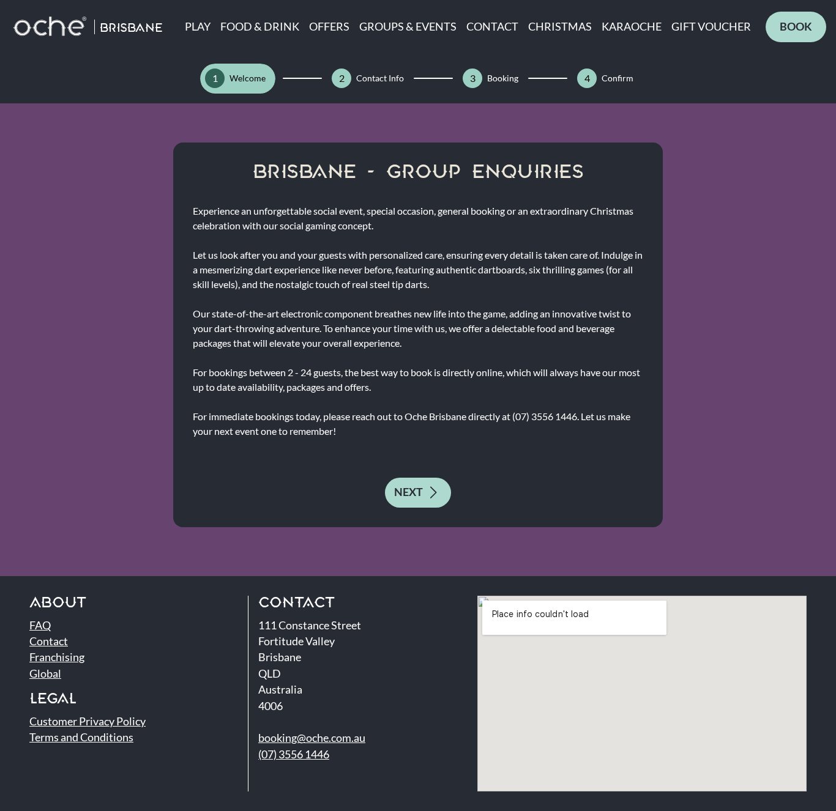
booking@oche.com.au (311, 737)
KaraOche (632, 26)
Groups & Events (408, 26)
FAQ (40, 625)
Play (198, 26)
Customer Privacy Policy (87, 721)
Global (45, 673)
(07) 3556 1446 (293, 754)
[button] (417, 492)
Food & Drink (259, 26)
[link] (796, 27)
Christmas (560, 26)
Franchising (56, 657)
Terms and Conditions (81, 737)
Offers (329, 26)
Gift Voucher (711, 26)
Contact (492, 26)
